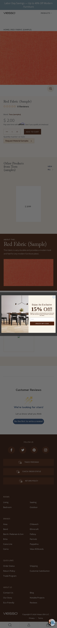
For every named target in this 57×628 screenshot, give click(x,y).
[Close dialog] (54, 297)
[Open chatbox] (51, 622)
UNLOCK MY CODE (42, 323)
